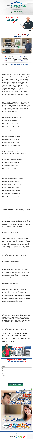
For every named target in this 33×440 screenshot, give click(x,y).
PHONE (2, 368)
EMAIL (2, 373)
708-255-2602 (13, 19)
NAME (2, 364)
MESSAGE (3, 378)
